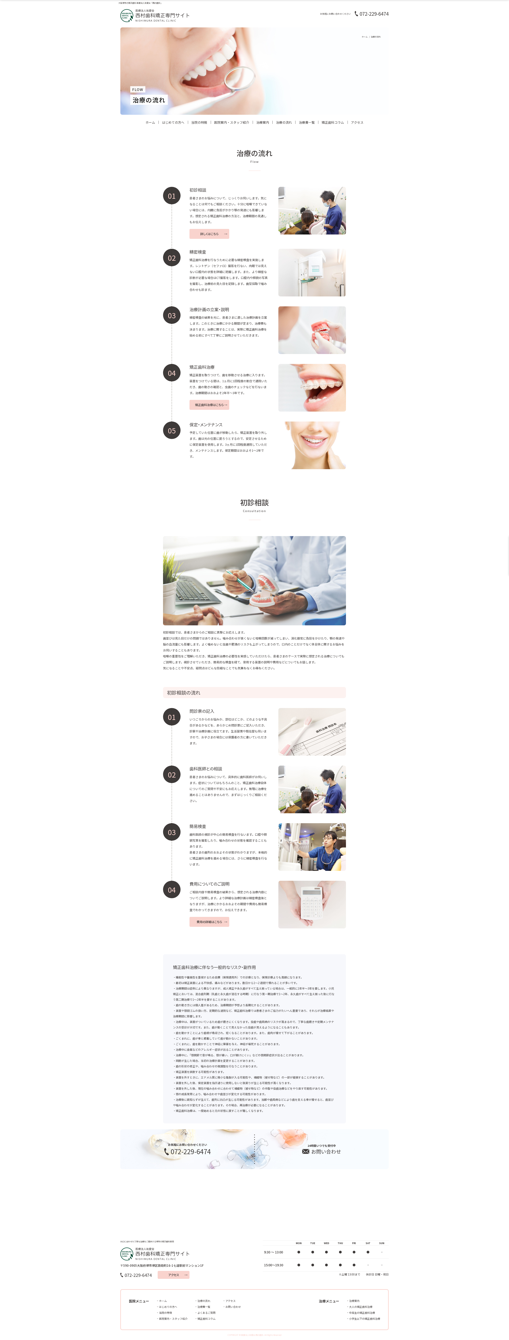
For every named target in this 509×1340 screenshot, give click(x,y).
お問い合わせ (233, 1307)
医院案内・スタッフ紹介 (231, 122)
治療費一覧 (307, 122)
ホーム (150, 122)
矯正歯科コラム (333, 122)
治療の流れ (284, 122)
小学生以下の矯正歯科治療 (364, 1319)
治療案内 (262, 122)
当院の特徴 (199, 122)
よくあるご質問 (206, 1313)
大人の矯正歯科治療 (360, 1307)
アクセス (357, 122)
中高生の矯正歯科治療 (362, 1313)
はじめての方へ (173, 122)
